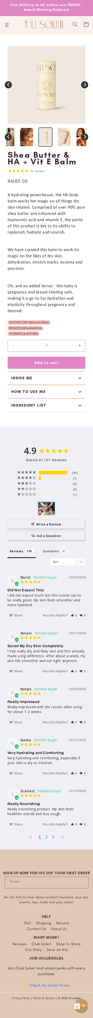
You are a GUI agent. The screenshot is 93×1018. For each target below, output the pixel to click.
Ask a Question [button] (48, 536)
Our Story (33, 949)
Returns (62, 923)
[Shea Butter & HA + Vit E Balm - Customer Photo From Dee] (46, 508)
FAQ (27, 923)
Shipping (44, 923)
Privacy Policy (21, 998)
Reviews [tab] (16, 551)
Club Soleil (41, 944)
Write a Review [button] (48, 524)
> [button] (62, 837)
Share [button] (18, 615)
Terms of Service (44, 998)
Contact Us (36, 928)
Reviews (19, 944)
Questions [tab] (51, 551)
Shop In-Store (68, 944)
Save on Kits (57, 949)
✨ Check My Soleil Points (46, 985)
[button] (75, 24)
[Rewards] (81, 1006)
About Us (59, 928)
